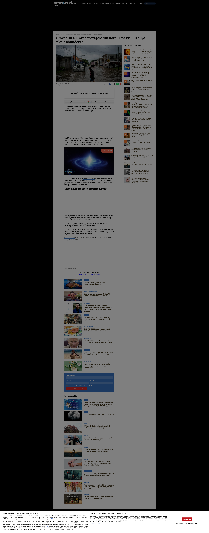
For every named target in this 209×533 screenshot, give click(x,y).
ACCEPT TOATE (187, 519)
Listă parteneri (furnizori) (97, 523)
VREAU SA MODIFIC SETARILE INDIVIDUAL (186, 523)
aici (47, 526)
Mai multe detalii (55, 518)
